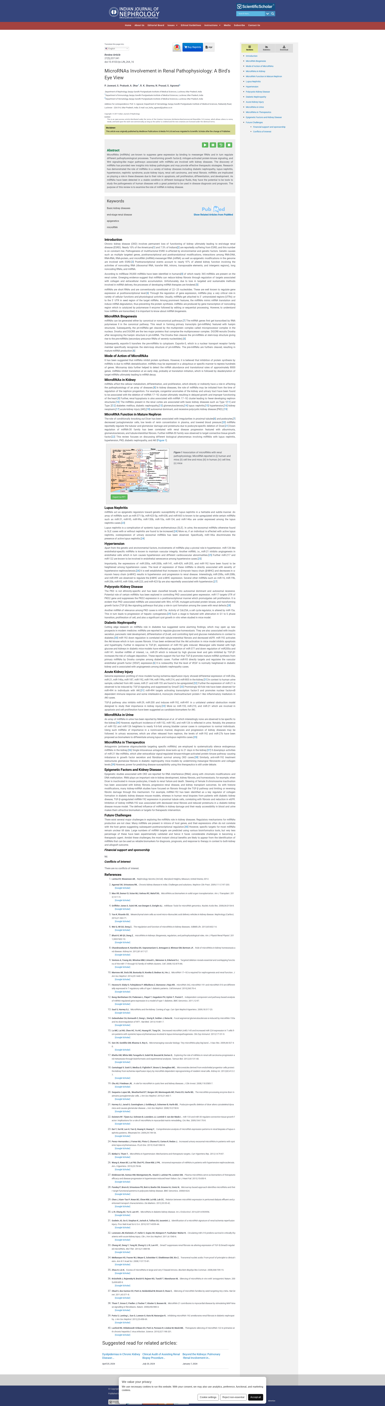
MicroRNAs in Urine (255, 107)
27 (215, 581)
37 (209, 750)
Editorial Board (156, 25)
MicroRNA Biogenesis (256, 61)
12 (113, 405)
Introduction (251, 56)
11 (228, 402)
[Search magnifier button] (272, 13)
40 (186, 826)
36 (129, 750)
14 (186, 405)
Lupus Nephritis (253, 81)
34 (118, 722)
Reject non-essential (233, 1397)
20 (223, 422)
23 (123, 522)
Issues (171, 25)
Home (128, 25)
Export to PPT (119, 497)
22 (113, 436)
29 (169, 613)
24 (175, 531)
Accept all (255, 1397)
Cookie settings (208, 1397)
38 (196, 757)
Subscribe (239, 25)
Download (284, 50)
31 (205, 679)
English (111, 48)
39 (113, 764)
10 (117, 402)
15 (207, 405)
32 (195, 683)
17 (117, 409)
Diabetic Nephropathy (256, 97)
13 (160, 405)
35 (195, 737)
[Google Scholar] (122, 888)
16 (225, 405)
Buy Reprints (194, 47)
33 (181, 686)
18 (148, 409)
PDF (210, 47)
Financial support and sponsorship (269, 127)
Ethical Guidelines (191, 25)
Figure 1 (162, 440)
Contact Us (254, 25)
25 (210, 555)
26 (138, 570)
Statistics (266, 50)
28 (229, 605)
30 (116, 637)
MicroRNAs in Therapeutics (258, 112)
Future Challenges (254, 122)
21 (226, 426)
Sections (249, 50)
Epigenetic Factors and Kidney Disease (264, 117)
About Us (139, 25)
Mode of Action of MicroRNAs (259, 66)
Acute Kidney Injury (255, 102)
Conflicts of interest (262, 131)
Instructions (211, 25)
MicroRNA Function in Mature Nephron (264, 76)
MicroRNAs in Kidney (255, 71)
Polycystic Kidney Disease (258, 92)
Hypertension (252, 86)
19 (225, 409)
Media (227, 25)
